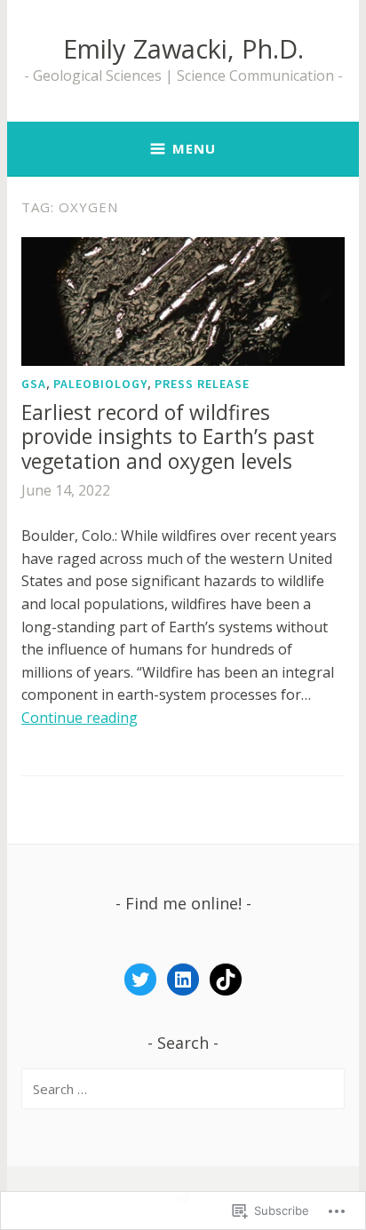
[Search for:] (183, 1089)
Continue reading (79, 717)
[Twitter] (140, 980)
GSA (33, 384)
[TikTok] (226, 980)
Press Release (202, 384)
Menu (194, 148)
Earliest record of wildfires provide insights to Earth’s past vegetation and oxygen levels (167, 436)
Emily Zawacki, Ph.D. (183, 48)
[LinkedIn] (183, 980)
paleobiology (100, 384)
